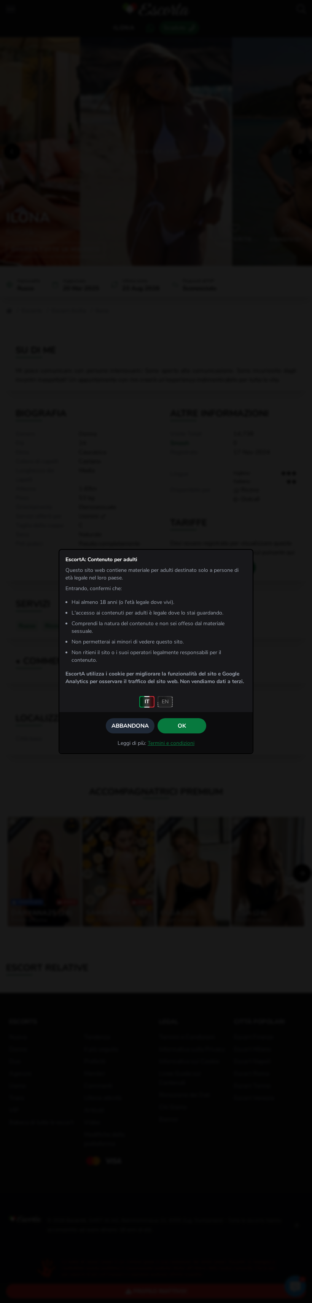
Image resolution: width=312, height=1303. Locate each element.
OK (182, 726)
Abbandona (130, 726)
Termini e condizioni (171, 743)
